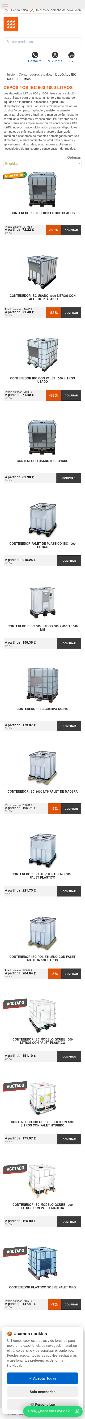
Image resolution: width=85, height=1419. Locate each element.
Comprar (71, 230)
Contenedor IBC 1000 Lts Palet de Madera (43, 792)
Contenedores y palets (35, 74)
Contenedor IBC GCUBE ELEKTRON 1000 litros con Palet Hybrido (42, 1123)
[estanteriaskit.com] (42, 24)
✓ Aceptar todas (42, 1378)
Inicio (11, 74)
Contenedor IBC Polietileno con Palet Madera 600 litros (42, 958)
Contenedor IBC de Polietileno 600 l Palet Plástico (42, 875)
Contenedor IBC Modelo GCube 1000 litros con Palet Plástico (43, 1041)
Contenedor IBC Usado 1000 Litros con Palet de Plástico (43, 297)
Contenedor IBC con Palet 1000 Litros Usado (42, 380)
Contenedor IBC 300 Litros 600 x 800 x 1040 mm (43, 628)
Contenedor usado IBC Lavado (42, 461)
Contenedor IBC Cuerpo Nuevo (42, 709)
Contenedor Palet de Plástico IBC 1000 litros (42, 545)
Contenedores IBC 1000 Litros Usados (43, 213)
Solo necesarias (42, 1391)
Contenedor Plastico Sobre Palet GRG (42, 1287)
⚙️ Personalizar (42, 1404)
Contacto (35, 61)
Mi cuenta (55, 61)
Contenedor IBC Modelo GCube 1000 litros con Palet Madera (43, 1206)
